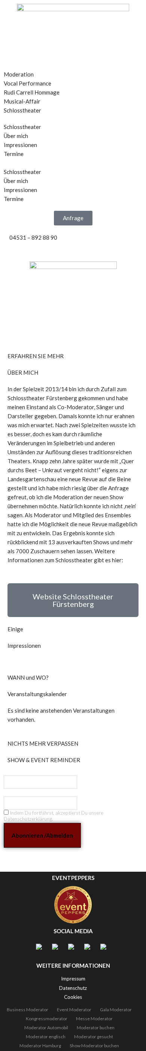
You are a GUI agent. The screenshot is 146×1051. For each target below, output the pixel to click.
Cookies (73, 997)
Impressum (73, 979)
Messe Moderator (94, 1018)
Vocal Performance (27, 83)
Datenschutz (73, 988)
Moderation (19, 74)
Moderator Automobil (46, 1027)
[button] (73, 65)
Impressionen (20, 144)
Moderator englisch (46, 1036)
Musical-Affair (22, 101)
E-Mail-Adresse (20, 792)
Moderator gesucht (93, 1036)
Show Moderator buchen (94, 1045)
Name (10, 771)
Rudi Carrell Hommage (32, 92)
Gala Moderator (116, 1009)
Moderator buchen (96, 1027)
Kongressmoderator (46, 1018)
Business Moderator (27, 1009)
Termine (14, 153)
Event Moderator (74, 1009)
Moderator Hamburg (40, 1045)
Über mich (16, 135)
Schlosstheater (22, 110)
